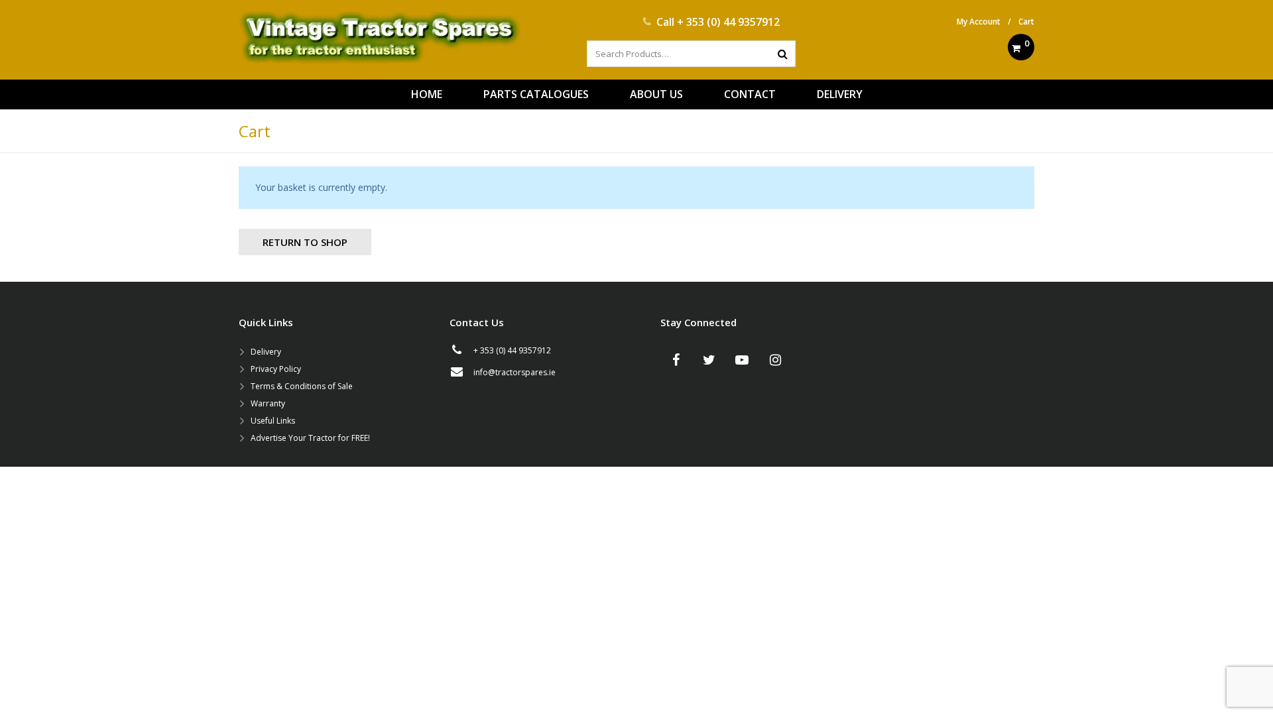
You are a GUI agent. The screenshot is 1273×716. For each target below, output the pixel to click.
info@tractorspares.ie (514, 372)
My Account (978, 21)
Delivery (266, 351)
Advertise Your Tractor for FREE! (310, 438)
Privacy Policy (276, 369)
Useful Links (273, 420)
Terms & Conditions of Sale (302, 386)
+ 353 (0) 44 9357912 (728, 22)
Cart (1026, 21)
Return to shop (305, 242)
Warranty (268, 403)
